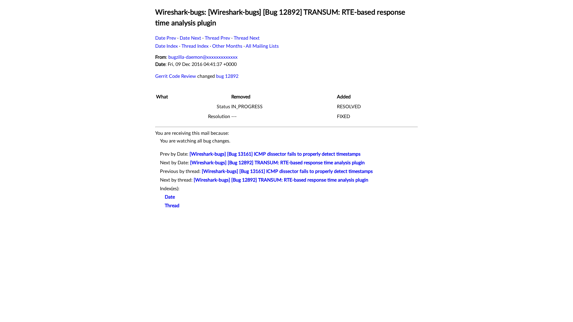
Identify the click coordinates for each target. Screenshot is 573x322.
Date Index (166, 46)
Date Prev (165, 38)
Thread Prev (217, 38)
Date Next (190, 38)
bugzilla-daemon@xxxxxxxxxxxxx (203, 57)
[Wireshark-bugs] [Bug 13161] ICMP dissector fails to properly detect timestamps (275, 154)
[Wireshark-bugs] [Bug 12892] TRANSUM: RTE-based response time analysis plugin (277, 162)
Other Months (227, 46)
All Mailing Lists (262, 46)
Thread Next (247, 38)
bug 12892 (227, 76)
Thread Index (195, 46)
